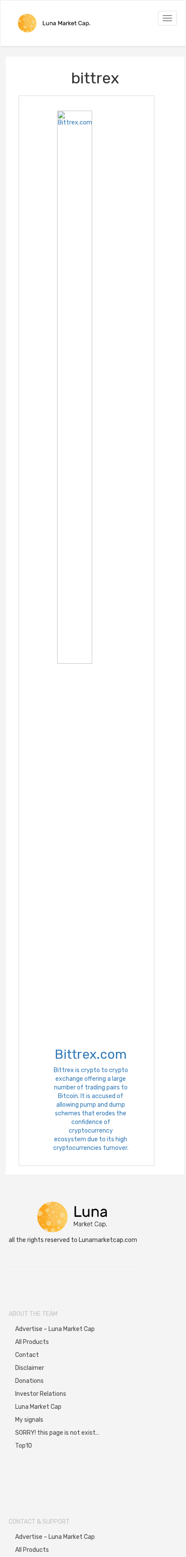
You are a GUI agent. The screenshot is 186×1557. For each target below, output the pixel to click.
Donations (29, 1381)
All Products (32, 1342)
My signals (29, 1419)
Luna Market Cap (38, 1407)
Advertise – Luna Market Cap (55, 1329)
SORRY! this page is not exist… (57, 1432)
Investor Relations (40, 1394)
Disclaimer (29, 1368)
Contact (27, 1355)
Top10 (23, 1445)
